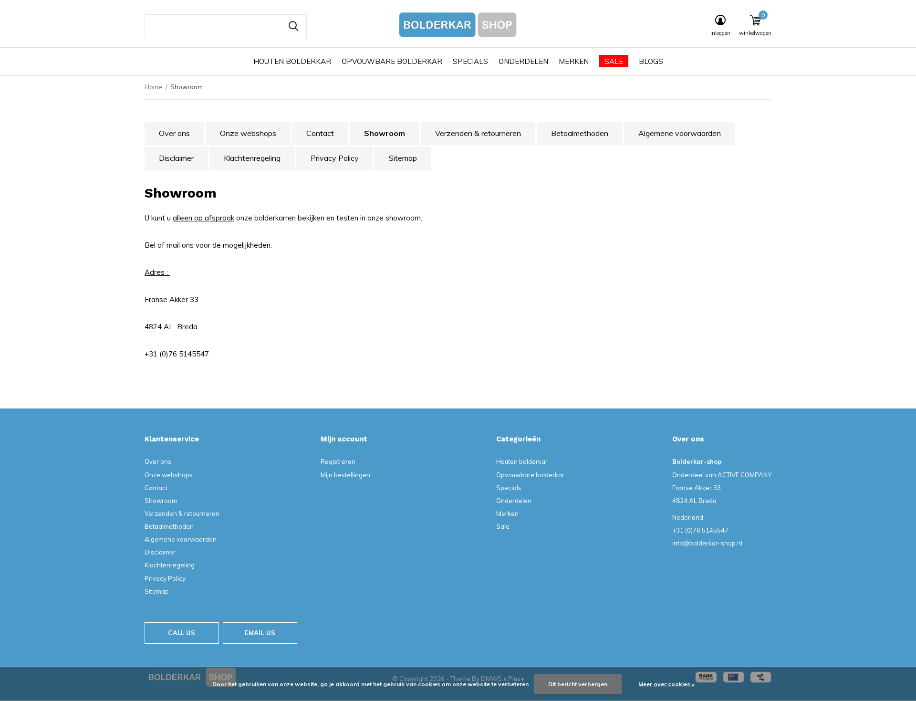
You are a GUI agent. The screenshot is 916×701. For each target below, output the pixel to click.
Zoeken (293, 26)
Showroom (384, 133)
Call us (181, 633)
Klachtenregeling (252, 158)
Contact (320, 133)
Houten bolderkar (292, 61)
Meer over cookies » (666, 684)
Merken (574, 61)
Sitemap (403, 158)
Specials (470, 61)
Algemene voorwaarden (679, 133)
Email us (260, 633)
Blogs (651, 61)
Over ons (174, 133)
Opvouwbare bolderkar (392, 61)
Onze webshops (248, 133)
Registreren (338, 461)
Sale (613, 61)
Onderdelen (523, 61)
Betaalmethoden (579, 133)
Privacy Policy (335, 158)
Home (153, 87)
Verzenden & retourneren (478, 133)
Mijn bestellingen (345, 475)
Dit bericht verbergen (577, 684)
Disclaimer (176, 158)
